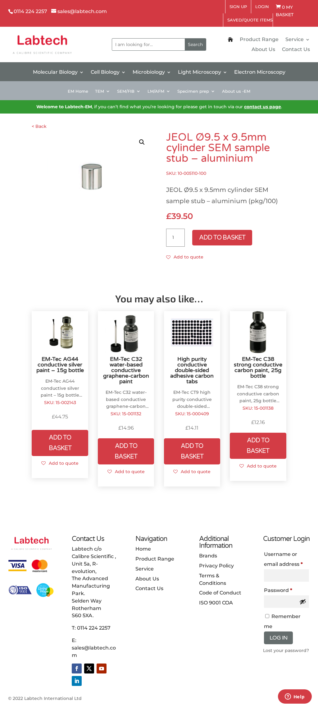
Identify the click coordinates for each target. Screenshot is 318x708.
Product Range (259, 39)
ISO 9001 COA (216, 603)
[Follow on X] (89, 668)
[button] (142, 142)
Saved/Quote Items (250, 19)
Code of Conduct (220, 593)
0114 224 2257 (94, 628)
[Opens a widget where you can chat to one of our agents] (295, 697)
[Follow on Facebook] (77, 668)
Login (262, 6)
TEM (99, 91)
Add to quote (188, 257)
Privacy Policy (216, 566)
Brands (208, 556)
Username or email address (286, 559)
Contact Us (296, 49)
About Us (263, 49)
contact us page (262, 106)
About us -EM (236, 91)
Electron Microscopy (259, 72)
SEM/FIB (125, 91)
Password (286, 590)
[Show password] (302, 601)
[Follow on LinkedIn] (77, 681)
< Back (39, 126)
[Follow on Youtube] (102, 668)
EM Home (78, 91)
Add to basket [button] (60, 443)
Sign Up (238, 6)
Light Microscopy (199, 72)
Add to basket (222, 237)
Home (143, 549)
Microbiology (149, 72)
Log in (278, 637)
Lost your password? (286, 650)
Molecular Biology (55, 72)
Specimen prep (193, 91)
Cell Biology (105, 72)
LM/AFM (156, 91)
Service (294, 39)
